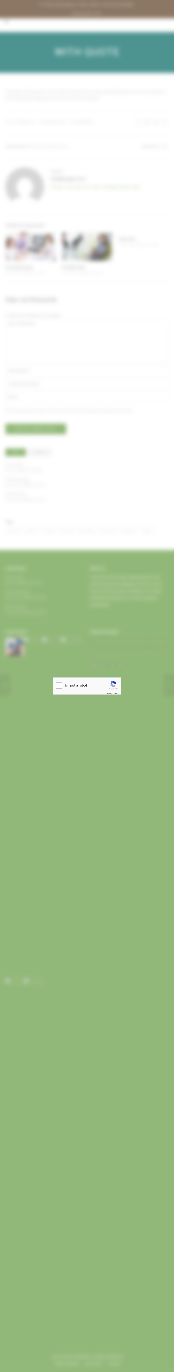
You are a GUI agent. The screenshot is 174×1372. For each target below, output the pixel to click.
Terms (115, 694)
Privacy (109, 694)
